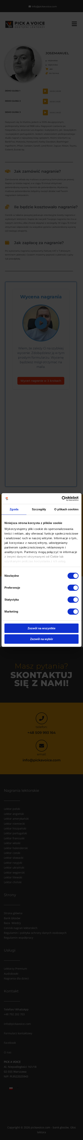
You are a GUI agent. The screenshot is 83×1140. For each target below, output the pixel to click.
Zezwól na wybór (41, 639)
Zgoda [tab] (14, 509)
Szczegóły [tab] (39, 509)
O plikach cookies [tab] (66, 509)
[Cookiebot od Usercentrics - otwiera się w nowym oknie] (62, 498)
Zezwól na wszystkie (41, 628)
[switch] (73, 588)
